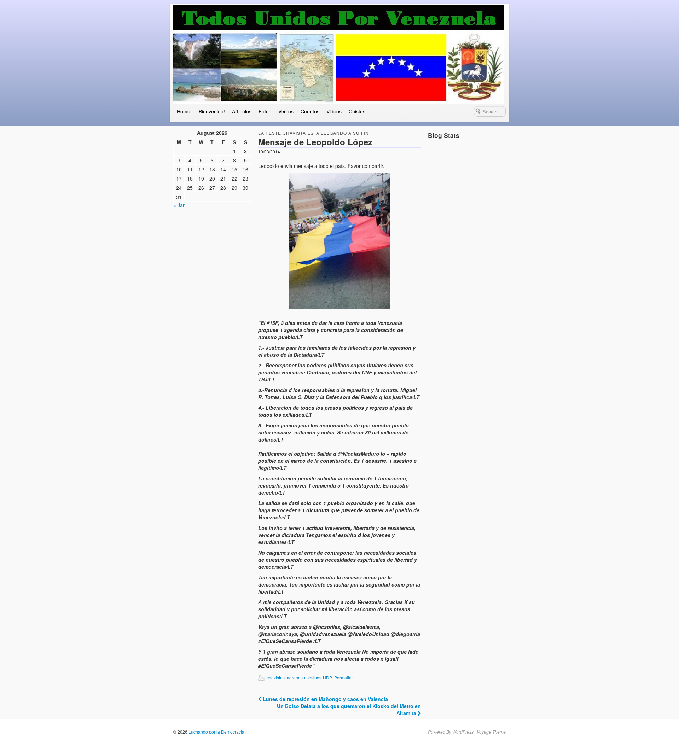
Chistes (357, 111)
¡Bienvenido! (211, 111)
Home (183, 111)
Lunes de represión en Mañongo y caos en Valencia (324, 698)
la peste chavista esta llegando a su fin (313, 133)
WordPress (463, 732)
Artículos (241, 111)
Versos (286, 111)
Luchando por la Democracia (215, 732)
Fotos (265, 111)
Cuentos (310, 111)
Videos (334, 111)
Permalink (344, 678)
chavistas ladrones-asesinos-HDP (299, 678)
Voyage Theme (491, 732)
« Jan (179, 205)
